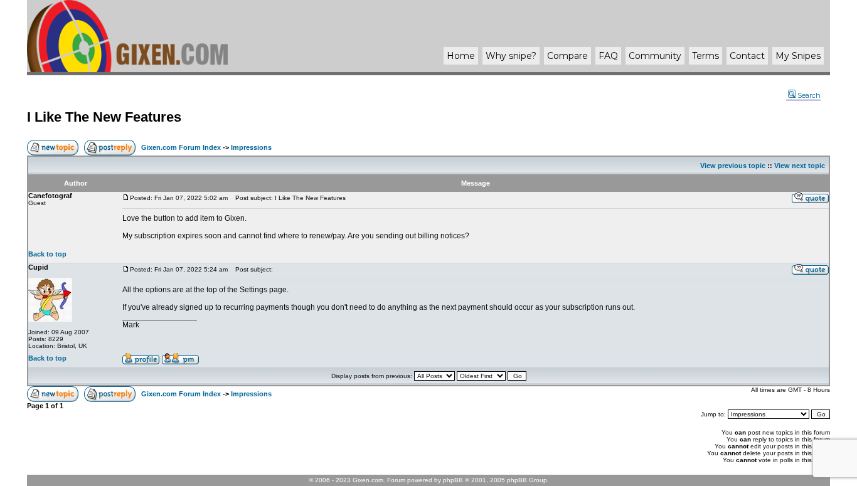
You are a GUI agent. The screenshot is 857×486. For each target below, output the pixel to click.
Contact (747, 55)
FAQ (608, 55)
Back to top (47, 254)
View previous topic (732, 165)
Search (809, 95)
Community (655, 55)
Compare (567, 55)
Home (461, 55)
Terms (705, 55)
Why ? (511, 55)
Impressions (251, 147)
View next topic (799, 165)
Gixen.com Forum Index (181, 147)
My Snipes (798, 55)
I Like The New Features (104, 117)
